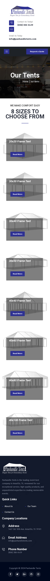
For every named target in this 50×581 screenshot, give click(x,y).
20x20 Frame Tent (20, 141)
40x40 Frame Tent (20, 300)
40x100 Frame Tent (20, 420)
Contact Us (9, 512)
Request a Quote (37, 51)
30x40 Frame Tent (20, 221)
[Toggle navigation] (6, 51)
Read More (17, 154)
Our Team (32, 506)
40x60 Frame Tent (20, 340)
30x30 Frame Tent (20, 181)
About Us (9, 506)
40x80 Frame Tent (20, 380)
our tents (35, 81)
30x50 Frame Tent (20, 261)
